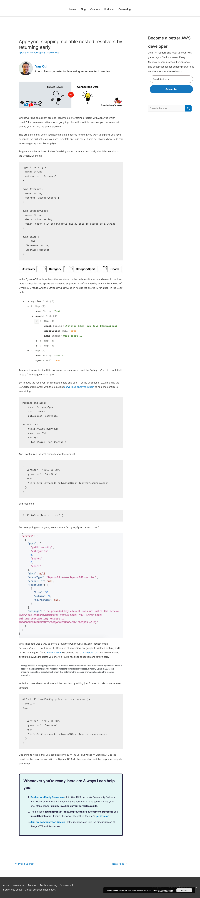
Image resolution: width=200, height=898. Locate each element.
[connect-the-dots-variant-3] (71, 94)
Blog (83, 9)
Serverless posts (12, 889)
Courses (95, 9)
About (6, 885)
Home (72, 9)
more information (165, 890)
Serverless (53, 52)
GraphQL (41, 52)
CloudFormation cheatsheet (40, 889)
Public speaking (48, 885)
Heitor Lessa (54, 652)
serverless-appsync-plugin (79, 386)
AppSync (24, 52)
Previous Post (24, 863)
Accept (184, 890)
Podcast (109, 9)
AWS (32, 52)
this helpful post (91, 652)
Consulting (124, 9)
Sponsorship (67, 885)
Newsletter (19, 885)
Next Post (119, 863)
